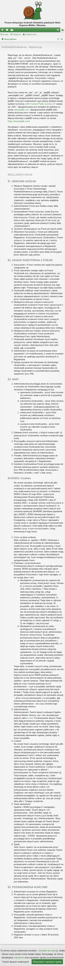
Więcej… (3, 30)
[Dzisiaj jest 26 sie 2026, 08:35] (58, 39)
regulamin (19, 957)
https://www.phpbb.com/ (19, 121)
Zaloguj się (17, 34)
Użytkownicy (12, 30)
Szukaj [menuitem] (62, 39)
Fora (7, 30)
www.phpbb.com (21, 110)
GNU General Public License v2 (40, 104)
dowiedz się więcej (48, 950)
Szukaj (5, 34)
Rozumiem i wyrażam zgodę (47, 961)
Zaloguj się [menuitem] (58, 30)
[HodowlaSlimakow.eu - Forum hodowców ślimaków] (32, 10)
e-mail (30, 718)
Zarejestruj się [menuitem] (63, 30)
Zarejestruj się (30, 34)
